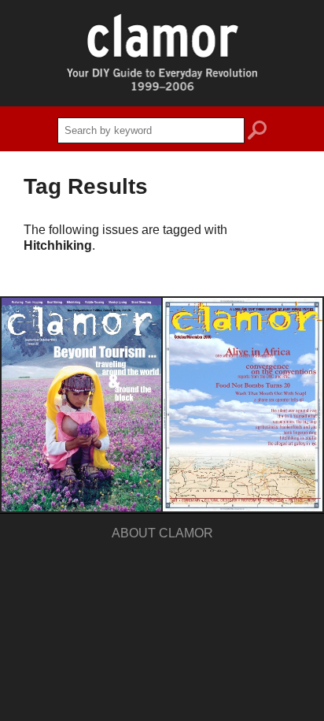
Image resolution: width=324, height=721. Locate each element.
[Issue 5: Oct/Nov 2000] (242, 404)
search (257, 132)
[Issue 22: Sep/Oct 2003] (81, 404)
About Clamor (162, 533)
